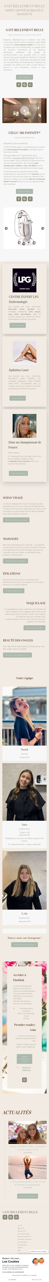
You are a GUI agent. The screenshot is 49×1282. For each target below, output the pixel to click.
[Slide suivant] (42, 228)
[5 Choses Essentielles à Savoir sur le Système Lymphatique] (27, 1167)
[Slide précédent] (6, 228)
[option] (24, 228)
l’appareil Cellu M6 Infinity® (23, 158)
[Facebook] (18, 84)
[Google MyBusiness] (24, 84)
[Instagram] (30, 84)
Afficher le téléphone (26, 1068)
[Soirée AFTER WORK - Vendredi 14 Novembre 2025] (27, 1132)
